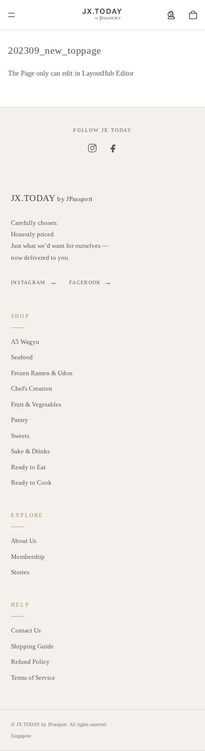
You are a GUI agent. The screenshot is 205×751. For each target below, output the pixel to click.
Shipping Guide (32, 646)
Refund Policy (30, 661)
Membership (28, 556)
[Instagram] (92, 147)
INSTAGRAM (34, 282)
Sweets (20, 435)
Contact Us (26, 630)
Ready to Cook (31, 482)
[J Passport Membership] (171, 15)
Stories (20, 572)
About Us (23, 540)
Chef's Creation (31, 388)
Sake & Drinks (30, 451)
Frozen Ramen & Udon (42, 373)
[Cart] (193, 15)
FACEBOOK (90, 282)
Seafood (22, 357)
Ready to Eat (28, 467)
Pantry (19, 420)
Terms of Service (33, 677)
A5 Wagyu (25, 341)
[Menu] (11, 14)
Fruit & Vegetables (36, 404)
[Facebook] (112, 147)
